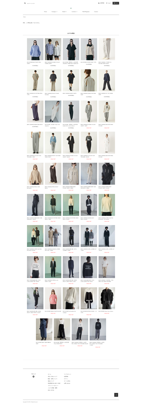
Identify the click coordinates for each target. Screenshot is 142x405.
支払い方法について (52, 376)
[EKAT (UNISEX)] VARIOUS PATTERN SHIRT (88, 94)
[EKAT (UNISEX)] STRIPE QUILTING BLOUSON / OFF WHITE (106, 219)
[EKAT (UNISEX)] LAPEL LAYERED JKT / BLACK (106, 250)
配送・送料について (52, 378)
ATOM (52, 390)
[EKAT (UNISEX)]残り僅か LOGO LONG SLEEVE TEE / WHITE (34, 281)
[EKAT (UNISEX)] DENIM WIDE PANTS (35, 124)
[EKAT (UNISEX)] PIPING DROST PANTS (51, 187)
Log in (109, 3)
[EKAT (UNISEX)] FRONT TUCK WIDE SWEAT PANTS (52, 156)
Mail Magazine (85, 11)
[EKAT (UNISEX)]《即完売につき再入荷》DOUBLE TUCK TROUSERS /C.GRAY (97, 344)
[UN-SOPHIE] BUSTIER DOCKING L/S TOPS (89, 312)
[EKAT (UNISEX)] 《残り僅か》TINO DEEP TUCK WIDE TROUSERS (106, 281)
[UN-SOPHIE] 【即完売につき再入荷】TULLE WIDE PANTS (61, 343)
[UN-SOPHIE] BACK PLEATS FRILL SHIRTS (34, 63)
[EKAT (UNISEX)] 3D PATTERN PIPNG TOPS (34, 94)
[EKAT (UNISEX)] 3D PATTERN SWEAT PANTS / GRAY (53, 219)
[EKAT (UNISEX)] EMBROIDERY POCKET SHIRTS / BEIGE (69, 187)
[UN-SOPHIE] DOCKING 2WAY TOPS (88, 62)
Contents (74, 11)
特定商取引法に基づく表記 (54, 383)
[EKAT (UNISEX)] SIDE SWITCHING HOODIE (106, 125)
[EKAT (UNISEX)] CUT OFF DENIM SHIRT (106, 94)
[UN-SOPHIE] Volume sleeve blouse (106, 311)
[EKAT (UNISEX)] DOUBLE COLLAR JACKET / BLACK (70, 156)
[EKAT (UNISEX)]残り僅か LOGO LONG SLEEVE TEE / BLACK (87, 281)
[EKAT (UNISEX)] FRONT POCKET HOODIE (52, 94)
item (116, 3)
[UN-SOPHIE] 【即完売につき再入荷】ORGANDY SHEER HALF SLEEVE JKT (70, 63)
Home (45, 11)
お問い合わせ (67, 383)
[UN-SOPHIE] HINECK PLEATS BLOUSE (53, 311)
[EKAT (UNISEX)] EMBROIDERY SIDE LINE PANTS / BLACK (34, 219)
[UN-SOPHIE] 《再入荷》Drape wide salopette (52, 125)
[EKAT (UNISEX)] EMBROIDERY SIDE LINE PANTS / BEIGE (88, 187)
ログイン (66, 378)
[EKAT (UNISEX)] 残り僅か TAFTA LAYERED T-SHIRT (70, 250)
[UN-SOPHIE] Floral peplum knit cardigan (69, 312)
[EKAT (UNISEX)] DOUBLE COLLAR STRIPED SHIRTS (52, 63)
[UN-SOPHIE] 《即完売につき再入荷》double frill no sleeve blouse (70, 125)
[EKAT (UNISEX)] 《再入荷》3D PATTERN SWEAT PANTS (105, 63)
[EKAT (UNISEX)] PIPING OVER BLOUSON (33, 187)
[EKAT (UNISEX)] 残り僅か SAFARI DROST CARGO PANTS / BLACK (34, 312)
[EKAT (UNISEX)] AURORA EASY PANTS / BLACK (87, 219)
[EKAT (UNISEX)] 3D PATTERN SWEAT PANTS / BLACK (71, 219)
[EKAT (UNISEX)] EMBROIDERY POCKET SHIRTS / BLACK (105, 187)
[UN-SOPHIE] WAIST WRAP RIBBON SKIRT (43, 343)
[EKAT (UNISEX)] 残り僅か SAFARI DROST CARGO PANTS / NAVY (70, 281)
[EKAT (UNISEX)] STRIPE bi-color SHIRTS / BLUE (51, 281)
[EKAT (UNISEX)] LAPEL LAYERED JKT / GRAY (89, 250)
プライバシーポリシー (53, 385)
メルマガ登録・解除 (52, 388)
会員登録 (102, 3)
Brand (63, 11)
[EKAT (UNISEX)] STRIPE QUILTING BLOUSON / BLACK (34, 250)
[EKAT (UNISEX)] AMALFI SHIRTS (69, 93)
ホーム (49, 374)
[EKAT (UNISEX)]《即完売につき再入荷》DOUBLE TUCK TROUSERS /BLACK (80, 343)
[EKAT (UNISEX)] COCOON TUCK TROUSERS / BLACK (88, 156)
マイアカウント (67, 374)
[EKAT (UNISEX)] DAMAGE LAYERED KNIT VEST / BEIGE (52, 250)
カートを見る (67, 381)
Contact (96, 11)
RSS (49, 390)
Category (54, 11)
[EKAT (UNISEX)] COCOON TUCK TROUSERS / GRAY (34, 156)
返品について (51, 381)
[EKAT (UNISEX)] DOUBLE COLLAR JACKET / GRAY (88, 125)
